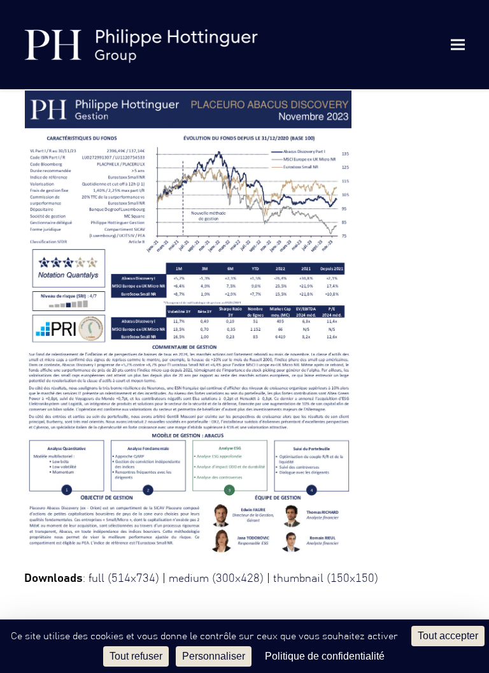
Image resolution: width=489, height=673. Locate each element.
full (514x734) (124, 578)
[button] (458, 44)
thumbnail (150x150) (325, 578)
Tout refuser (136, 656)
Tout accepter (448, 635)
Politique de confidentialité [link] (325, 656)
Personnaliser (213, 656)
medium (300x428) (216, 578)
